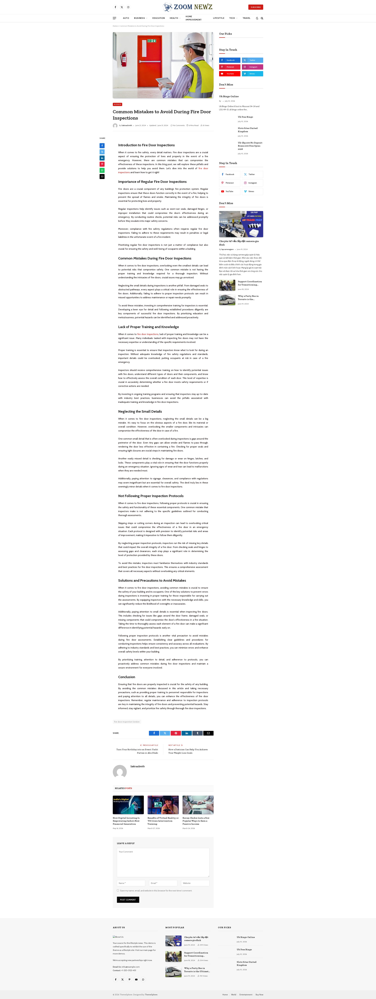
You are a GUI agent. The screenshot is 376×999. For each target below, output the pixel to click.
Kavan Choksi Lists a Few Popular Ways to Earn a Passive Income (196, 821)
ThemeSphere (151, 994)
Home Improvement (194, 18)
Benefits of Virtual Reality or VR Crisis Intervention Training (163, 821)
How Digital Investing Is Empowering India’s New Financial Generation (126, 821)
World (233, 994)
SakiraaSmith (126, 125)
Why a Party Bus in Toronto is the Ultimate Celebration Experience (249, 298)
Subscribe (256, 7)
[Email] (102, 176)
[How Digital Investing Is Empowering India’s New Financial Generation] (128, 805)
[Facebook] (102, 145)
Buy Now (259, 994)
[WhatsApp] (102, 170)
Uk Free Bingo (245, 117)
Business (139, 18)
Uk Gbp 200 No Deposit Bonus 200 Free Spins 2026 (250, 145)
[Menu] (114, 18)
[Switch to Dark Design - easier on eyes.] (257, 18)
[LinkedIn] (102, 157)
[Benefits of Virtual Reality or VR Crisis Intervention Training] (163, 805)
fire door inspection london (127, 722)
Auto (126, 18)
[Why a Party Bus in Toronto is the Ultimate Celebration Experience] (227, 299)
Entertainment (246, 994)
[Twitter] (102, 151)
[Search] (261, 18)
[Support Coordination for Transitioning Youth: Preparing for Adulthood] (227, 285)
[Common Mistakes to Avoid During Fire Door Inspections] (163, 65)
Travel (247, 18)
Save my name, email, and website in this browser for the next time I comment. (156, 890)
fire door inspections (147, 334)
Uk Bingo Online (229, 96)
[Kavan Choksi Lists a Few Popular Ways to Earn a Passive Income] (198, 805)
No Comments (179, 125)
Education (158, 18)
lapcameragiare (227, 249)
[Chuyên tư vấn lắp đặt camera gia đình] (241, 224)
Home (115, 26)
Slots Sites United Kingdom (248, 130)
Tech (232, 18)
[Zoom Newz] (188, 7)
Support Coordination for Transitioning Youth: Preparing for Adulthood (250, 283)
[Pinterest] (102, 164)
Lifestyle (218, 18)
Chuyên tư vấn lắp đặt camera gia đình (239, 243)
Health (174, 18)
